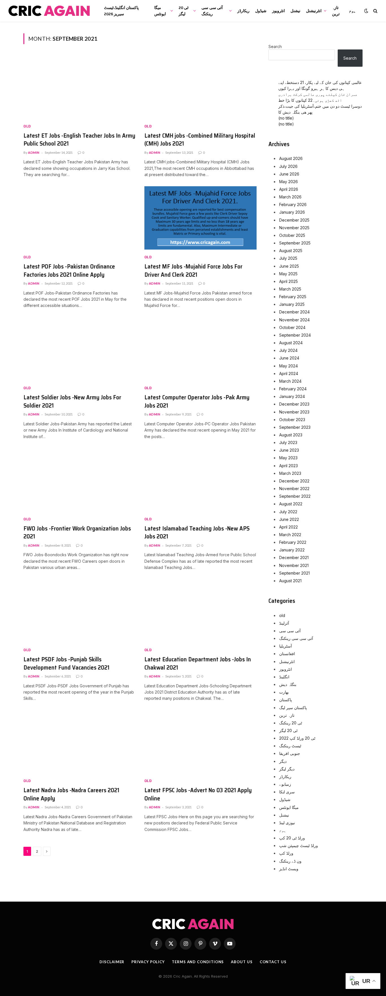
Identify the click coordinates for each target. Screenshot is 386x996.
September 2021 (294, 573)
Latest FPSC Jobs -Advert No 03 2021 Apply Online (198, 794)
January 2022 (292, 549)
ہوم (352, 11)
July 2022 (288, 511)
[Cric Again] (49, 11)
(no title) (286, 118)
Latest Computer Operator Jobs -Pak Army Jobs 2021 (197, 401)
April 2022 (288, 527)
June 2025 (289, 266)
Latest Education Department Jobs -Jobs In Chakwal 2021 (197, 663)
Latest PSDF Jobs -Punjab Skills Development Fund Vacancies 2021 (66, 663)
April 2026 (288, 189)
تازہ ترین (336, 11)
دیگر (283, 761)
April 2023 (288, 465)
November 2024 (294, 319)
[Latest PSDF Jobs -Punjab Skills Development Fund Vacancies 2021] (79, 610)
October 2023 (292, 419)
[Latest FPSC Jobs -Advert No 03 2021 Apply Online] (200, 742)
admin (34, 152)
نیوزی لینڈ (287, 822)
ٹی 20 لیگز (183, 11)
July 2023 (288, 442)
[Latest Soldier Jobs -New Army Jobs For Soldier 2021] (79, 349)
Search (275, 46)
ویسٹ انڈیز (288, 868)
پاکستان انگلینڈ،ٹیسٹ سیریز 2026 (121, 11)
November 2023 (294, 412)
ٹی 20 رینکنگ (290, 722)
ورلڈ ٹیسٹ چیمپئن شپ (298, 845)
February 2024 (293, 388)
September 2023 (295, 427)
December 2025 (294, 220)
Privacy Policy (148, 962)
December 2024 (294, 311)
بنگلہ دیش (287, 684)
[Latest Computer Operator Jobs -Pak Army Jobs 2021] (200, 349)
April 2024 (288, 373)
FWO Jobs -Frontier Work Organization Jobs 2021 (77, 533)
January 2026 (292, 212)
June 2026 (289, 174)
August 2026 (291, 158)
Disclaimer (111, 962)
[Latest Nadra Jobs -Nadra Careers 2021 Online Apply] (79, 742)
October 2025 (292, 235)
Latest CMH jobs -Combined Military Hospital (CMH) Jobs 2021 (199, 140)
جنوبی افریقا (289, 753)
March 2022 (290, 534)
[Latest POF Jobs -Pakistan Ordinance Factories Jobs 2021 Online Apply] (79, 218)
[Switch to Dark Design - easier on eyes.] (366, 10)
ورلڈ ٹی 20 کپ (292, 837)
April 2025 (288, 281)
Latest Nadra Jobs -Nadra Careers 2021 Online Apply (71, 794)
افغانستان (287, 653)
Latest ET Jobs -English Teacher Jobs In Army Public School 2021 (79, 140)
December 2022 (294, 480)
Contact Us (273, 962)
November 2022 (294, 488)
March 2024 (290, 381)
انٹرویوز (278, 11)
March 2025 (290, 289)
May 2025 (288, 273)
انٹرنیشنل (314, 11)
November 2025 (294, 227)
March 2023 (290, 473)
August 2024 (291, 342)
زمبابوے (285, 784)
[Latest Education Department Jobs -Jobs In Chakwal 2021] (200, 610)
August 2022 (290, 503)
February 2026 (293, 204)
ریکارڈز (243, 11)
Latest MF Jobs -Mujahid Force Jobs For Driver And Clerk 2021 (193, 271)
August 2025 (290, 250)
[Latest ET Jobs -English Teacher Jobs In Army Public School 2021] (79, 87)
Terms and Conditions (198, 962)
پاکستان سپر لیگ (293, 707)
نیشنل (295, 11)
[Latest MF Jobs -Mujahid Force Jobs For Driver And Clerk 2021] (200, 218)
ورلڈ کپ (286, 853)
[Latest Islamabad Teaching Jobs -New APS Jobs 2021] (200, 480)
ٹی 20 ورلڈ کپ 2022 (297, 738)
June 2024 (289, 358)
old (27, 126)
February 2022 (292, 542)
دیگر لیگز (286, 769)
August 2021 (290, 580)
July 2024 (288, 350)
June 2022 (289, 519)
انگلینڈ (284, 676)
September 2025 (295, 243)
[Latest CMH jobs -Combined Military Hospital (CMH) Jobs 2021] (200, 87)
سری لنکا (287, 791)
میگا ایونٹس (160, 11)
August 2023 (290, 434)
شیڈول (260, 11)
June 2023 (289, 450)
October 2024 (292, 327)
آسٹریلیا (285, 646)
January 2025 (292, 304)
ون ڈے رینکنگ (290, 861)
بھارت (284, 692)
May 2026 (288, 181)
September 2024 (295, 335)
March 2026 (290, 196)
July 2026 (288, 166)
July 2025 (288, 258)
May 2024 (288, 365)
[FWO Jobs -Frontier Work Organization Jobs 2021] (79, 480)
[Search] (375, 11)
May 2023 (288, 457)
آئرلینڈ (284, 623)
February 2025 (292, 296)
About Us (241, 962)
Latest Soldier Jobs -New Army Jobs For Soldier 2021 (72, 401)
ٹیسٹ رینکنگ (290, 745)
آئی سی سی (290, 630)
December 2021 (294, 557)
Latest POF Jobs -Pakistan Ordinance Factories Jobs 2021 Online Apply (69, 271)
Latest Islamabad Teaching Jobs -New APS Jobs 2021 (197, 533)
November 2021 (294, 565)
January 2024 (292, 396)
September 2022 (295, 496)
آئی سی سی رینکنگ (212, 11)
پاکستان (285, 699)
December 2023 (294, 404)
